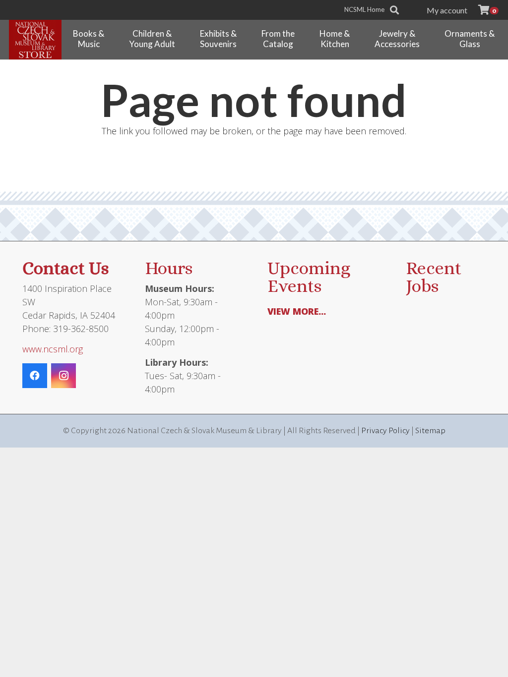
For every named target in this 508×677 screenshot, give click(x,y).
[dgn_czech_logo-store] (35, 39)
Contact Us (65, 268)
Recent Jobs (433, 277)
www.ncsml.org (52, 349)
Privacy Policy (385, 430)
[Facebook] (34, 375)
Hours (168, 268)
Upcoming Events (308, 277)
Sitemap (430, 430)
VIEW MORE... (296, 311)
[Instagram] (63, 375)
